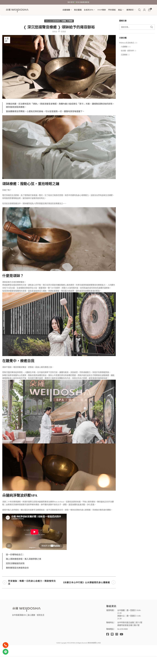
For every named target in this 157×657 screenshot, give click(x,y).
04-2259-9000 (122, 629)
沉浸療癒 (70, 21)
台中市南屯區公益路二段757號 (129, 622)
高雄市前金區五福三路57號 (128, 625)
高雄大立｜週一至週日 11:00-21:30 (129, 617)
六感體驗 (63, 21)
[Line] (5, 652)
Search (151, 27)
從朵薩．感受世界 (127, 51)
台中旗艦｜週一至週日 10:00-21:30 (129, 611)
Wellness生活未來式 (52, 21)
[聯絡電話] (5, 645)
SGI (99, 643)
